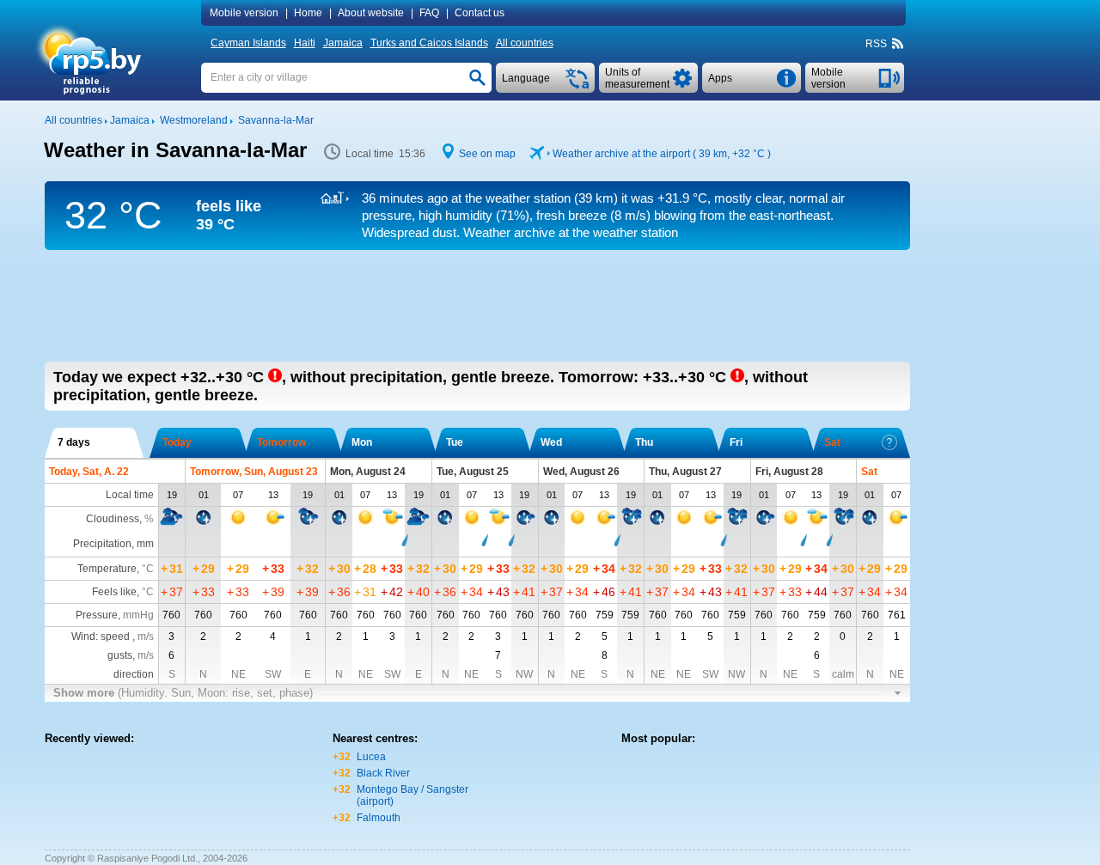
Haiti (304, 43)
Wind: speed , (112, 636)
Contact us (479, 13)
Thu (644, 442)
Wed (551, 442)
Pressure (97, 615)
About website (371, 13)
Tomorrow (281, 442)
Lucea (371, 757)
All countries (524, 43)
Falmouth (378, 818)
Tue (454, 442)
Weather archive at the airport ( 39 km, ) (662, 154)
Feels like (114, 592)
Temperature (107, 569)
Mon (361, 442)
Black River (383, 773)
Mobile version (244, 13)
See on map (487, 154)
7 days (74, 442)
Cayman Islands (248, 43)
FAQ (429, 13)
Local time (130, 495)
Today (177, 442)
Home (308, 13)
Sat (832, 442)
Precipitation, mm (113, 544)
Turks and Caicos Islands (429, 43)
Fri (736, 442)
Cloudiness (112, 519)
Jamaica (343, 43)
